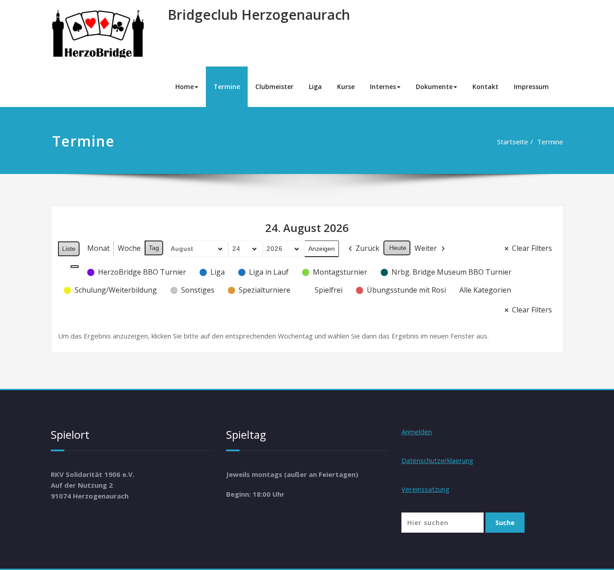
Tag (154, 247)
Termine (227, 86)
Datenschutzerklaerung (437, 460)
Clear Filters (532, 248)
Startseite (512, 141)
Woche (129, 248)
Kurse (346, 86)
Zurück (367, 248)
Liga (315, 86)
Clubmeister (274, 86)
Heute (397, 247)
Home (184, 86)
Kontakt (485, 86)
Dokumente (434, 86)
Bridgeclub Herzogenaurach (259, 14)
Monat (98, 248)
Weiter (425, 248)
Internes (383, 86)
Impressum (531, 86)
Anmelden (416, 431)
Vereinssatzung (425, 489)
